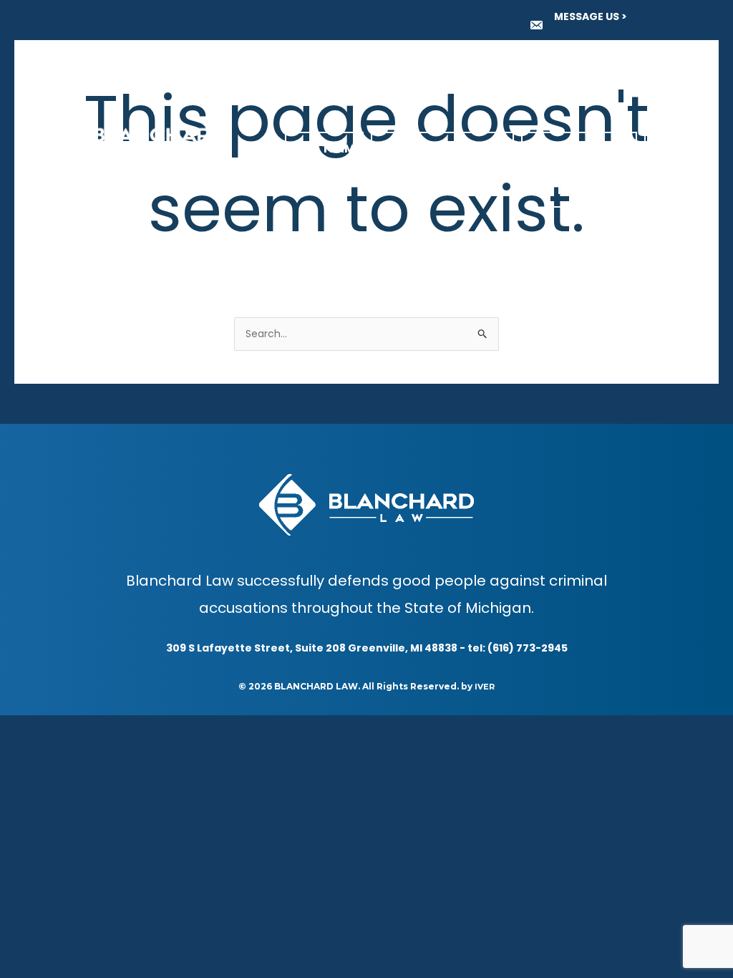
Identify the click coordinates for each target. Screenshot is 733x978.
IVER (485, 687)
